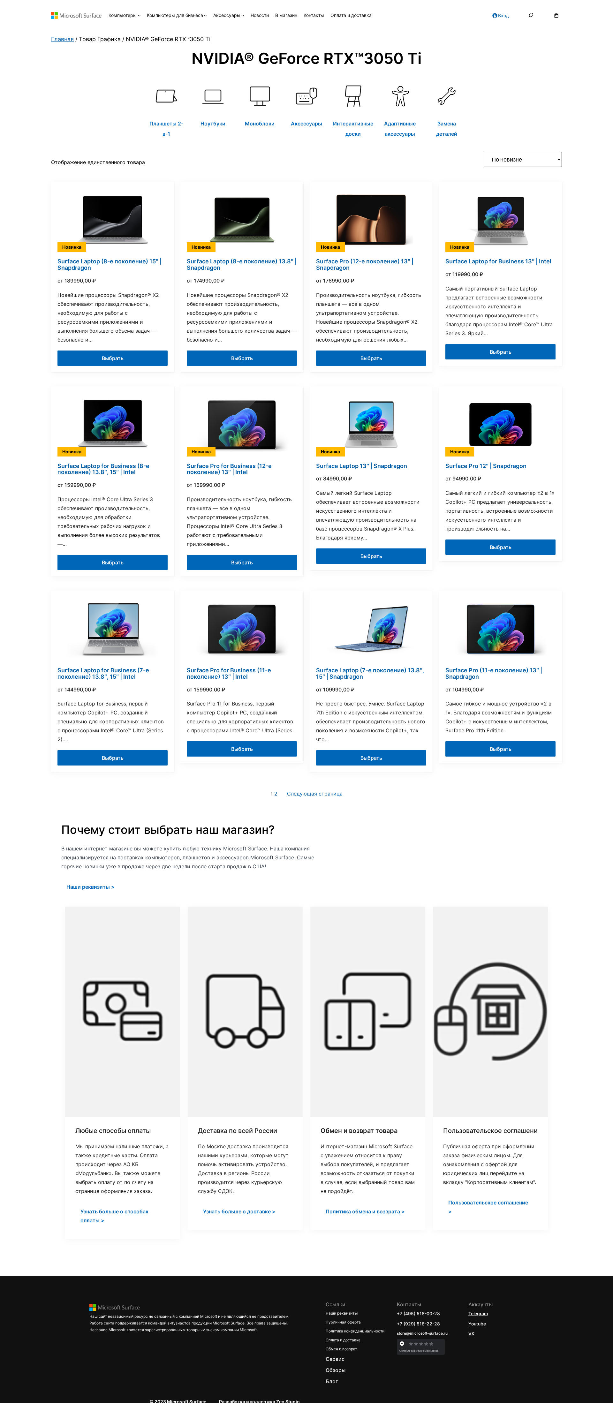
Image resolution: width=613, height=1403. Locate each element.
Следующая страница (315, 793)
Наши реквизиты (342, 1313)
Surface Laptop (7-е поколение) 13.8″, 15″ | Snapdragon (370, 673)
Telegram (478, 1313)
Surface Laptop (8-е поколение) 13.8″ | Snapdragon (242, 264)
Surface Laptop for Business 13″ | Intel (498, 261)
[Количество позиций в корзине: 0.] (556, 15)
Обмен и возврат (341, 1348)
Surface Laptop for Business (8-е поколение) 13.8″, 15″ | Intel (103, 469)
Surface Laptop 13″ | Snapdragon (361, 466)
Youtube (477, 1323)
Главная (62, 39)
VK (471, 1333)
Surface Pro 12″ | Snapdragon (485, 466)
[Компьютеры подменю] (139, 15)
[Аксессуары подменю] (242, 15)
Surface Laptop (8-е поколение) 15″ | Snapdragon (109, 264)
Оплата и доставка (343, 1340)
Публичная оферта (343, 1322)
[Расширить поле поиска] (531, 15)
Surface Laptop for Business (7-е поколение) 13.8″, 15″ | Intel (103, 673)
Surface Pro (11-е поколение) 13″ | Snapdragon (493, 673)
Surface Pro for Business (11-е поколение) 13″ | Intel (229, 673)
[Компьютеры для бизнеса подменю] (205, 15)
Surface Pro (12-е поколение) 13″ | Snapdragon (364, 264)
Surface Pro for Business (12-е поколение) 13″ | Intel (229, 469)
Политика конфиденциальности (355, 1331)
